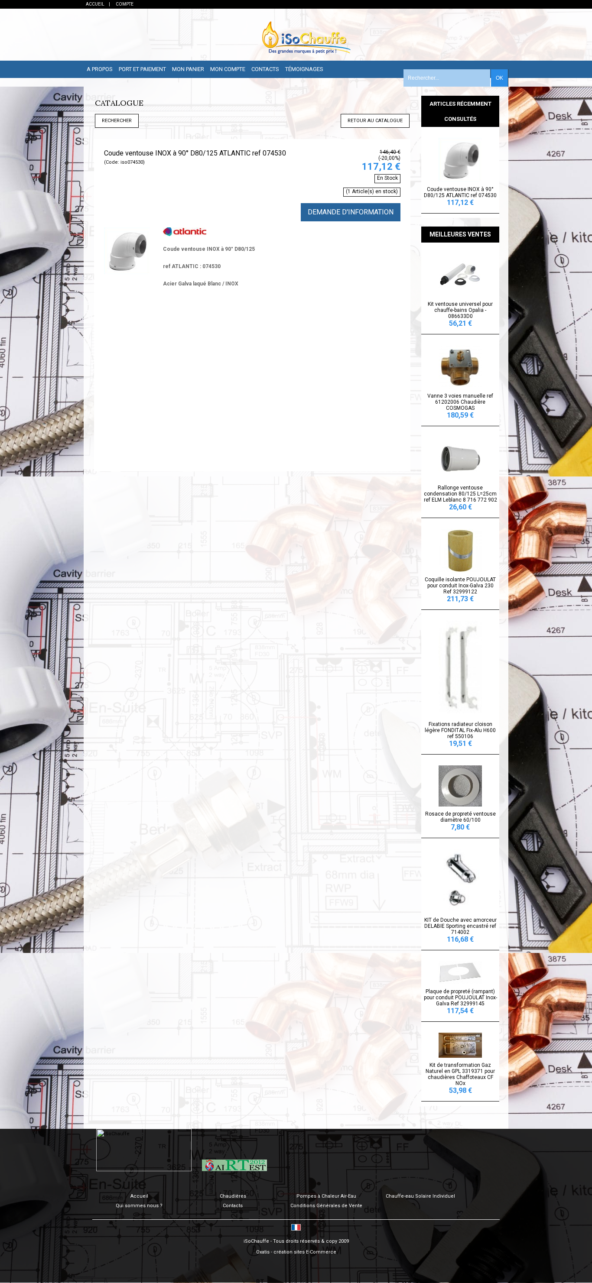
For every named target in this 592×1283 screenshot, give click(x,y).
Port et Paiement (142, 69)
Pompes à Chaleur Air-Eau (326, 1196)
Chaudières (233, 1196)
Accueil (139, 1196)
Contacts (265, 69)
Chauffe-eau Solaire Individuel (420, 1196)
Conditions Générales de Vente (326, 1205)
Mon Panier (188, 69)
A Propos (100, 69)
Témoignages (304, 69)
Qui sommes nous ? (139, 1205)
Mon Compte (227, 69)
